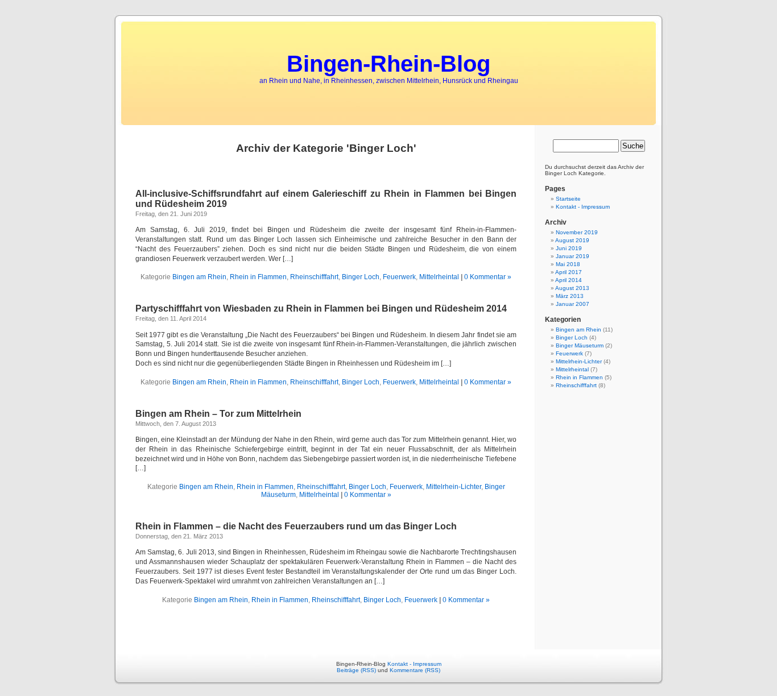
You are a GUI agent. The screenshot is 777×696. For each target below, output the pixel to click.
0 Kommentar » (487, 277)
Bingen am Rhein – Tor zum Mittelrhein (218, 414)
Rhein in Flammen (258, 277)
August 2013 (572, 288)
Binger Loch (360, 277)
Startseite (568, 199)
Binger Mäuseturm (580, 345)
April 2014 (568, 280)
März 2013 (570, 296)
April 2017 (568, 272)
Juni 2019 (569, 248)
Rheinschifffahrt (314, 277)
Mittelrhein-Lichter (453, 487)
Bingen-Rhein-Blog (388, 63)
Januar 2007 (572, 304)
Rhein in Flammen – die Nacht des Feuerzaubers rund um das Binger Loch (296, 526)
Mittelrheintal (439, 277)
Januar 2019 (572, 256)
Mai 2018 (568, 264)
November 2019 (577, 232)
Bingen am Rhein (199, 277)
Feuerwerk (399, 277)
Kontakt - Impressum (583, 207)
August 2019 (572, 240)
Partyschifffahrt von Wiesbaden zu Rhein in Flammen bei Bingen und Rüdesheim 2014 (321, 308)
